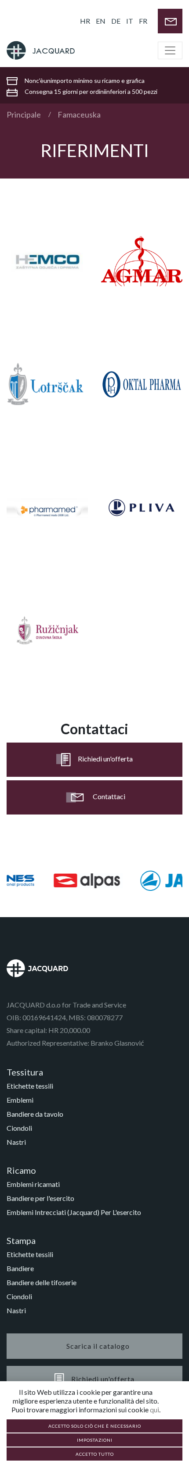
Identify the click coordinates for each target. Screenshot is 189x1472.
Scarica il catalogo (98, 1346)
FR (143, 21)
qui (154, 1409)
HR (85, 21)
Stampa (21, 1240)
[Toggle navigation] (170, 50)
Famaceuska (79, 114)
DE (115, 21)
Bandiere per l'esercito (40, 1198)
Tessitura (25, 1072)
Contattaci (109, 796)
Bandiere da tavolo (35, 1114)
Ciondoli (19, 1128)
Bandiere (20, 1268)
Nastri (16, 1142)
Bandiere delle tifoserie (41, 1282)
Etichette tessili (30, 1086)
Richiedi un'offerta (105, 758)
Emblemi (20, 1100)
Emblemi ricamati (33, 1184)
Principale (24, 114)
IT (129, 21)
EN (100, 21)
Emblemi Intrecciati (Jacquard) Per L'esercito (74, 1212)
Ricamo (21, 1170)
